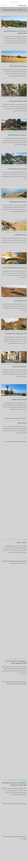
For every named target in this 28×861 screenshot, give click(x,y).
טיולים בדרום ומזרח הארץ (8, 199)
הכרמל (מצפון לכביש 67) (22, 131)
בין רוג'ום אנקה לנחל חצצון (18, 202)
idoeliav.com (22, 5)
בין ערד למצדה (22, 423)
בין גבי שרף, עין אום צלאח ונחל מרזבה (15, 268)
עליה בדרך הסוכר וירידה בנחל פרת (16, 334)
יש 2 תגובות (24, 114)
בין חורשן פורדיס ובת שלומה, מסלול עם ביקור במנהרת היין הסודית (14, 784)
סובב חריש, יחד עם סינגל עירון (17, 169)
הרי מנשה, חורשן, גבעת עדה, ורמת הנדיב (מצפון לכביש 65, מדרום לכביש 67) (14, 98)
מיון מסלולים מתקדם (14, 1)
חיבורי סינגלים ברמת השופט (18, 101)
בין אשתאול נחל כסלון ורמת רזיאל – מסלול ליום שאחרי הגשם (15, 662)
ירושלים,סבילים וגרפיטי (19, 367)
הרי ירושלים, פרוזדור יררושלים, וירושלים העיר (19, 28)
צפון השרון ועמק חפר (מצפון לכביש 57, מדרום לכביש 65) (14, 166)
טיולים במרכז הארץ (7, 28)
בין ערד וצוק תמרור (21, 235)
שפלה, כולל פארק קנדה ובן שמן (14, 63)
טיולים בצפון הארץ (11, 780)
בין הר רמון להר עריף (20, 301)
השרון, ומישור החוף (23, 397)
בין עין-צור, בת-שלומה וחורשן (17, 135)
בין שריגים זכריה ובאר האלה (18, 66)
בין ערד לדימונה (22, 542)
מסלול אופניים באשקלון (19, 399)
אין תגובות (24, 46)
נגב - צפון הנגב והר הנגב (13, 265)
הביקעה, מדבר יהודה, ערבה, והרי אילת (20, 199)
